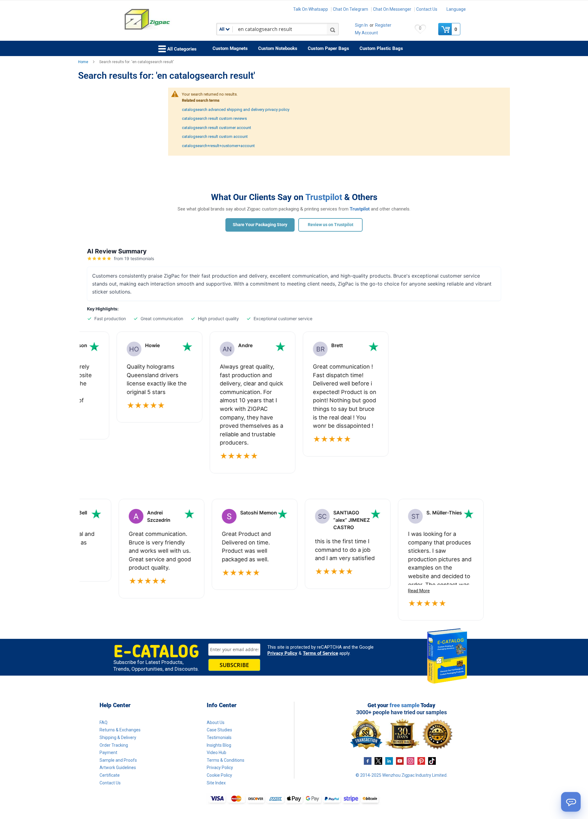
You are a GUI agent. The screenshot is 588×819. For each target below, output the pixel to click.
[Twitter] (378, 760)
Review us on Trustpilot (330, 224)
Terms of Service (320, 653)
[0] (445, 29)
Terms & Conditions (225, 760)
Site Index (216, 782)
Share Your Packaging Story (260, 224)
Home (83, 62)
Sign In (361, 25)
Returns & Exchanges (120, 729)
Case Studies (219, 729)
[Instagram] (410, 760)
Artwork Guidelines (118, 767)
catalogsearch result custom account (215, 136)
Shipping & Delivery (118, 737)
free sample (405, 705)
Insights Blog (219, 745)
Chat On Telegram (350, 9)
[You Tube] (400, 760)
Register (383, 25)
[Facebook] (367, 760)
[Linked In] (389, 760)
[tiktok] (432, 760)
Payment (108, 752)
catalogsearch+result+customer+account (218, 145)
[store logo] (166, 19)
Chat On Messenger (392, 9)
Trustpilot (323, 197)
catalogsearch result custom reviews (214, 118)
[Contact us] (571, 802)
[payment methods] (294, 799)
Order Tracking (114, 745)
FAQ (103, 722)
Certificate (110, 775)
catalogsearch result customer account (216, 127)
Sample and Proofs (118, 760)
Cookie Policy (219, 775)
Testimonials (219, 737)
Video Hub (216, 752)
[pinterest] (421, 760)
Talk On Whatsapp (310, 9)
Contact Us (426, 9)
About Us (215, 722)
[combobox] (277, 29)
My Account (366, 32)
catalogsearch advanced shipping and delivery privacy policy (235, 109)
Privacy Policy (282, 653)
